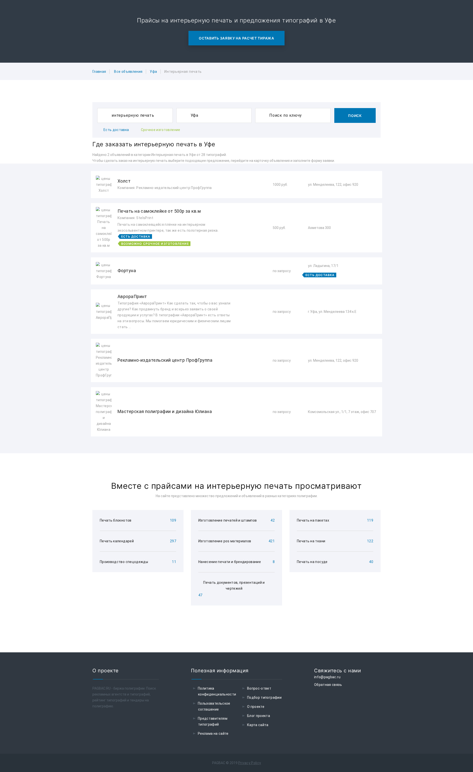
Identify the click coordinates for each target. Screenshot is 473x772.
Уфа (153, 72)
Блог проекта (258, 716)
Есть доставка (116, 130)
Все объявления (128, 72)
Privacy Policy (249, 763)
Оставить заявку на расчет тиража (236, 38)
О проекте (255, 707)
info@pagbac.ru (327, 677)
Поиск (355, 115)
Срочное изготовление (160, 130)
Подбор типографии (264, 697)
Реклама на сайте (213, 733)
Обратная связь (328, 685)
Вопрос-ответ (259, 688)
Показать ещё (236, 450)
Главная (99, 72)
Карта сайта (258, 725)
